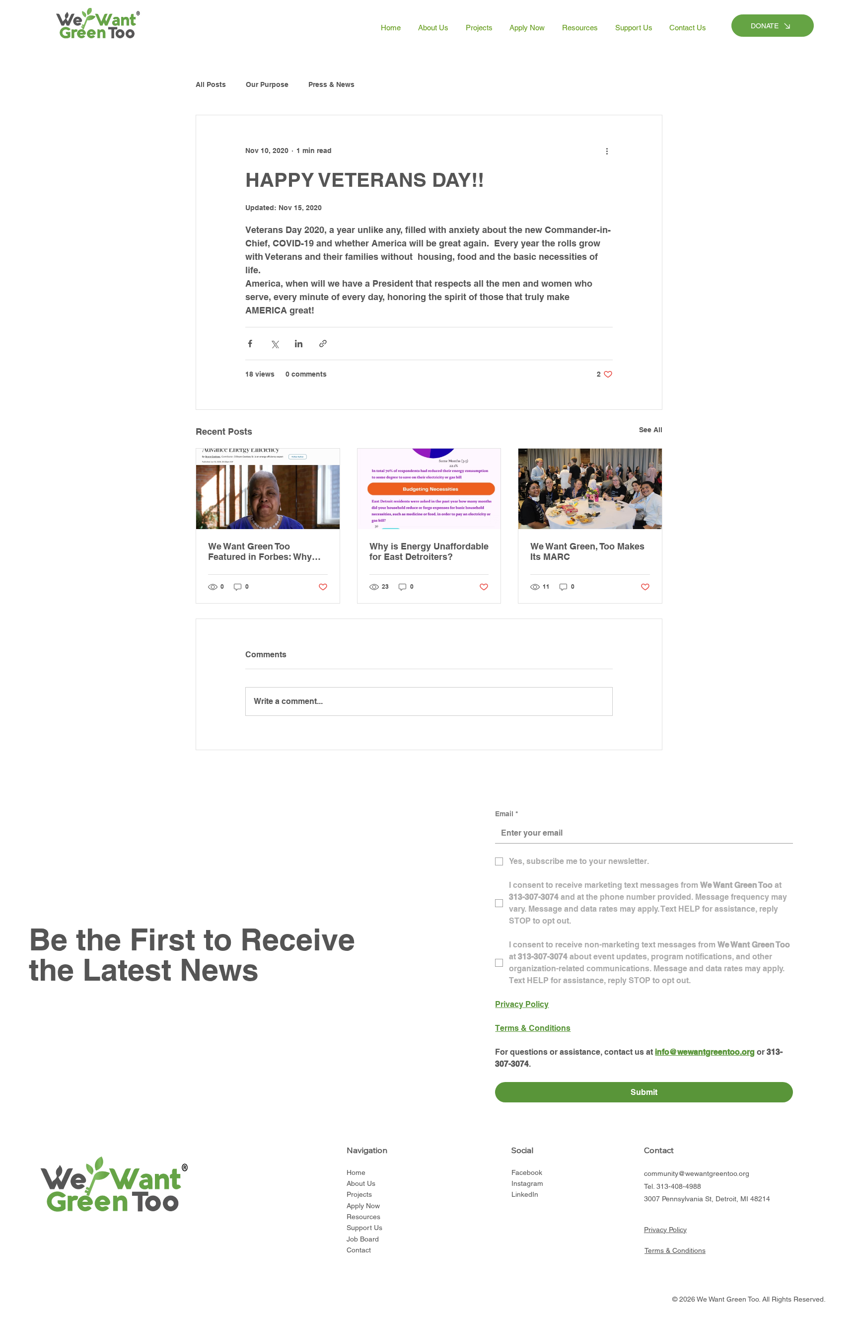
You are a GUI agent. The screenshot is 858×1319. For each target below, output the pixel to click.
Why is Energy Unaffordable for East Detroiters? (429, 551)
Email (506, 814)
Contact (359, 1250)
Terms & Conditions (675, 1250)
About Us (361, 1183)
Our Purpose (267, 84)
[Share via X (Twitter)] (274, 343)
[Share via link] (323, 343)
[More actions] (607, 151)
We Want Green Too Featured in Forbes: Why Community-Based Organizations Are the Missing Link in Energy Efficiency (260, 551)
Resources (363, 1217)
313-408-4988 (678, 1186)
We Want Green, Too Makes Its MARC (587, 551)
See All (650, 430)
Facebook (526, 1172)
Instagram (527, 1183)
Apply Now (363, 1206)
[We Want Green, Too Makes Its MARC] (590, 489)
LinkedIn (524, 1194)
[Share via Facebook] (250, 343)
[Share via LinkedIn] (298, 343)
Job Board (363, 1239)
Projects (359, 1194)
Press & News (331, 84)
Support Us (364, 1228)
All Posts (211, 84)
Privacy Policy (665, 1230)
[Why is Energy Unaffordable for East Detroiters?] (429, 489)
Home (356, 1172)
